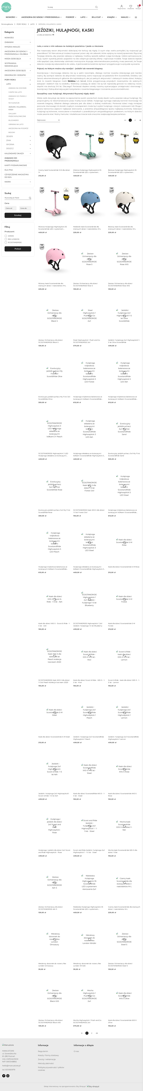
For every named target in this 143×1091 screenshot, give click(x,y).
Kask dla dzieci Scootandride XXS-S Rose (122, 795)
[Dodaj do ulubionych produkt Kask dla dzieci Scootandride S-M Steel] (68, 693)
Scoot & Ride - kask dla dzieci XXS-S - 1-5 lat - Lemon (124, 681)
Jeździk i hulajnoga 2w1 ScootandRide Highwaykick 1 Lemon (123, 738)
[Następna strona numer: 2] (140, 120)
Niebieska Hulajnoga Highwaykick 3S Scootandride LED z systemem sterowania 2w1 (88, 908)
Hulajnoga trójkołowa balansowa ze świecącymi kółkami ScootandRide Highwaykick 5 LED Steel (122, 511)
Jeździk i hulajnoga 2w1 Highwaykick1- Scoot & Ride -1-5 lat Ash (53, 795)
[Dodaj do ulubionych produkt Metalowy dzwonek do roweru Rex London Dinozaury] (68, 920)
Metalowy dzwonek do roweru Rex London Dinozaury (52, 965)
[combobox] (48, 120)
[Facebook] (3, 1075)
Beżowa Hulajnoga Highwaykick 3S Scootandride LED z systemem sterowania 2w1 (122, 171)
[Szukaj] (30, 198)
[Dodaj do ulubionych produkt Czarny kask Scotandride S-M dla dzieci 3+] (68, 127)
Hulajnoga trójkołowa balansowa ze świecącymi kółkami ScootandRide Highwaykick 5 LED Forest (87, 398)
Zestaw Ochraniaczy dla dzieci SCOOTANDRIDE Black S (50, 341)
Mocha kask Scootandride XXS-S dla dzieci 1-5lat (122, 851)
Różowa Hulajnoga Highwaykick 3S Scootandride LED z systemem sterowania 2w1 (52, 228)
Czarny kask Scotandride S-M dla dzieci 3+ (54, 171)
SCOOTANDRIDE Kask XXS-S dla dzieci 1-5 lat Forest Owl (89, 511)
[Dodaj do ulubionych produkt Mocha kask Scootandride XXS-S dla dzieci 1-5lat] (137, 807)
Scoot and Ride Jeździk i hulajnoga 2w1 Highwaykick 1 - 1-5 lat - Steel (89, 851)
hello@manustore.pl (11, 1066)
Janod (83, 81)
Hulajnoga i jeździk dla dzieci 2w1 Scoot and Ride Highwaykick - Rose (54, 851)
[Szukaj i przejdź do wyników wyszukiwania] (96, 7)
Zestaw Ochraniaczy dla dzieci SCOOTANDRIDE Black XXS (50, 1021)
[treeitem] (18, 37)
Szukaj (17, 215)
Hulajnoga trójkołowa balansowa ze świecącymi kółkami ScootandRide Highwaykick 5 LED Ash (122, 398)
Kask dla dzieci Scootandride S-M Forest (121, 624)
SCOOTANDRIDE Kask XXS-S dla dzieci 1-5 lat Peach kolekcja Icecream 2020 (54, 681)
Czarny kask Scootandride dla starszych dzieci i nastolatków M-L (124, 908)
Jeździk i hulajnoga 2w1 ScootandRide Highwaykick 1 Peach (88, 738)
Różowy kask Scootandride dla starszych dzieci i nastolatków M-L (52, 284)
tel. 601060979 (8, 1070)
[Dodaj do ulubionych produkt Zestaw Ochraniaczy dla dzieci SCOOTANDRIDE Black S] (68, 297)
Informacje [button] (43, 1045)
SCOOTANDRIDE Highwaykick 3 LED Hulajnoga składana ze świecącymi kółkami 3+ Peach (53, 454)
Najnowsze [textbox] (41, 120)
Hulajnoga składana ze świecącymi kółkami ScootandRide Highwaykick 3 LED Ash (88, 454)
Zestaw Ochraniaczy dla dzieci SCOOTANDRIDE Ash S (50, 908)
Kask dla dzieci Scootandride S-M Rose (123, 567)
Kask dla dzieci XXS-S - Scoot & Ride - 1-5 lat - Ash (54, 624)
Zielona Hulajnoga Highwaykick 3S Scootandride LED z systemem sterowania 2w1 (87, 171)
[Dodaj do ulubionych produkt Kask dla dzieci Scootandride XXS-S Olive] (137, 977)
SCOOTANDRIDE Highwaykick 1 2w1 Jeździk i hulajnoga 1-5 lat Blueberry (87, 624)
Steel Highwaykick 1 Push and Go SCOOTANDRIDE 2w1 (86, 341)
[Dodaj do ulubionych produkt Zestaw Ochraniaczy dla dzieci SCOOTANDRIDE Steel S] (137, 920)
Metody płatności (46, 1063)
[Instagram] (7, 1075)
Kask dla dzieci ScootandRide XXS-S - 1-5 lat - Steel (89, 795)
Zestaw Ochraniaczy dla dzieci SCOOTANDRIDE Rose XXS (120, 284)
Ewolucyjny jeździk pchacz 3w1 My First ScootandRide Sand (124, 454)
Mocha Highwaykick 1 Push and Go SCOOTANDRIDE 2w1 (87, 1021)
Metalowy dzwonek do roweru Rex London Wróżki (87, 965)
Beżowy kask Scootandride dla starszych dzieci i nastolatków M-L (122, 228)
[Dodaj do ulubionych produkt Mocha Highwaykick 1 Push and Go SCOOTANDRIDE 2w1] (103, 977)
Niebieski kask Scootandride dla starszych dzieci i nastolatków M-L (87, 228)
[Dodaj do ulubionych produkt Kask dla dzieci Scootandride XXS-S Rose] (137, 750)
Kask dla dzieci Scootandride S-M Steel (54, 737)
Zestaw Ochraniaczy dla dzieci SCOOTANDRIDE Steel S (120, 965)
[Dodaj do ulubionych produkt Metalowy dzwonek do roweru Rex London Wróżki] (103, 920)
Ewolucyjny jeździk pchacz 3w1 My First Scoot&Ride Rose (54, 511)
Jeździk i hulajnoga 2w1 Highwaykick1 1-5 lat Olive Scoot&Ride (124, 341)
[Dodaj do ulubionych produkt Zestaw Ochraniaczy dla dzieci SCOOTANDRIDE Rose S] (103, 240)
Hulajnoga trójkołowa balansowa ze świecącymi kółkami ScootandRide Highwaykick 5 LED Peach (52, 568)
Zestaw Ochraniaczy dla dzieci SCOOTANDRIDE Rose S (85, 284)
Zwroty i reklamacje (47, 1059)
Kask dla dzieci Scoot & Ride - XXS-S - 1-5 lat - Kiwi (89, 681)
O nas (76, 1051)
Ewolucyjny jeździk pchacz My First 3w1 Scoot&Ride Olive (54, 398)
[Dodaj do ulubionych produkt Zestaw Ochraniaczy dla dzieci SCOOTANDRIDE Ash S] (68, 863)
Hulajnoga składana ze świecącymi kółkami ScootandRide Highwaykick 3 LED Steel (88, 568)
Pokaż (18, 249)
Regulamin (43, 1051)
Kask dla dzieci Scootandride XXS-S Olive (122, 1021)
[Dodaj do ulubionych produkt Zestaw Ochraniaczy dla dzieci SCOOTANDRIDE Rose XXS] (137, 240)
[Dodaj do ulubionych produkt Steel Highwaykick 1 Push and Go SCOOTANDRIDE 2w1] (103, 297)
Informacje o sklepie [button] (84, 1045)
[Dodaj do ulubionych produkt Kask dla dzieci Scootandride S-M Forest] (137, 580)
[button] (136, 17)
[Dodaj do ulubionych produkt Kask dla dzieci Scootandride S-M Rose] (137, 523)
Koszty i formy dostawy (48, 1055)
